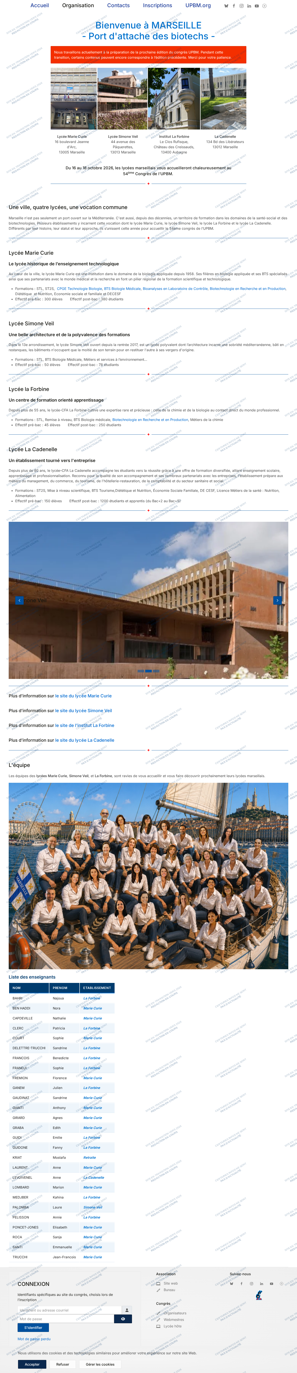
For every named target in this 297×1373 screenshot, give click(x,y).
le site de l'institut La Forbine (84, 725)
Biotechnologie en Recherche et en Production (150, 419)
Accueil (39, 5)
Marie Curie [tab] (141, 671)
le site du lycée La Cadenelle (84, 740)
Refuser (62, 1364)
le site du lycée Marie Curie (83, 695)
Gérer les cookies (100, 1364)
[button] (19, 600)
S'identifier (33, 1327)
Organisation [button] (78, 5)
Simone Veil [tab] (148, 671)
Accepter (32, 1364)
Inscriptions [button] (157, 5)
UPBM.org (198, 5)
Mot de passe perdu (34, 1339)
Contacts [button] (118, 5)
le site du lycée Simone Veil (83, 710)
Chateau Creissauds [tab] (156, 671)
